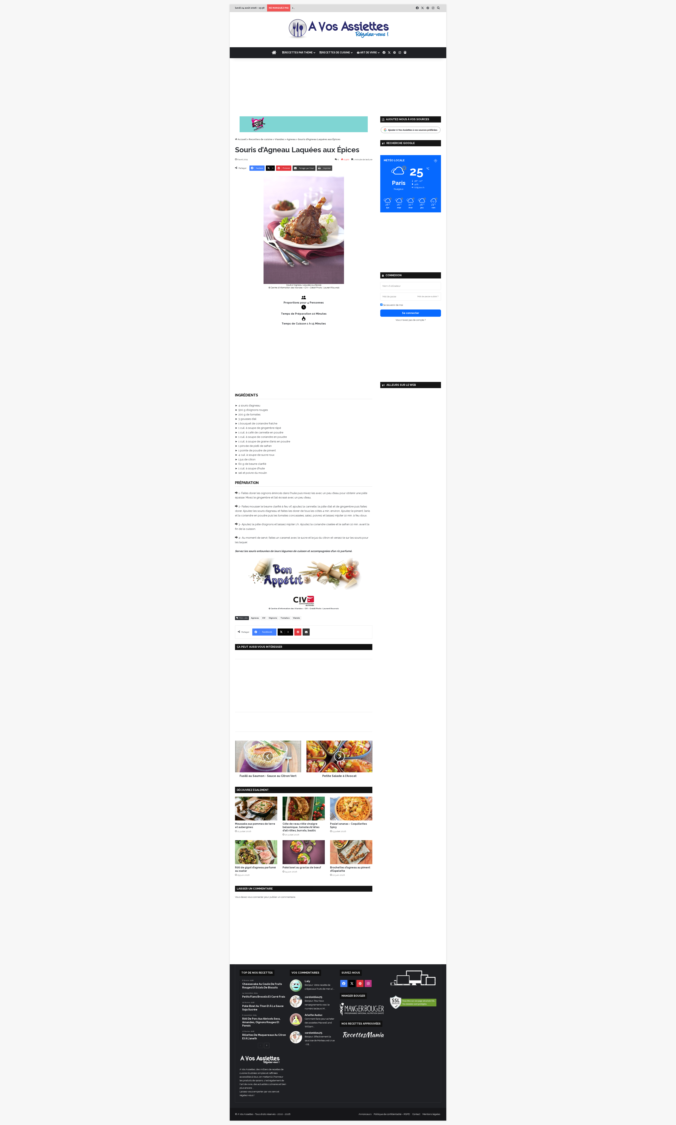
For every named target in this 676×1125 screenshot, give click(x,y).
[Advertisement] (338, 86)
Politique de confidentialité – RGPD (392, 1114)
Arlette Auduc (313, 1015)
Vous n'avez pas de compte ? (411, 320)
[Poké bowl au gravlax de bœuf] (304, 852)
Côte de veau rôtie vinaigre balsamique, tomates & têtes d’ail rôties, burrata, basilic (301, 827)
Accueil (241, 139)
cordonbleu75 (313, 997)
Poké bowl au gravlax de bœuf (302, 867)
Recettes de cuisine (261, 139)
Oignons (273, 618)
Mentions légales (431, 1114)
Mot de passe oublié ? (427, 296)
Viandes (279, 139)
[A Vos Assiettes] (338, 29)
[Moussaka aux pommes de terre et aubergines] (256, 808)
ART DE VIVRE (368, 52)
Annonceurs (365, 1114)
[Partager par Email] (306, 632)
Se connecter (410, 313)
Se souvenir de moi (393, 305)
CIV (263, 618)
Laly (307, 981)
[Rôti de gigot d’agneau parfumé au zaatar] (256, 852)
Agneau (291, 139)
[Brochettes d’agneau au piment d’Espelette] (351, 852)
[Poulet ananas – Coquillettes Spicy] (351, 808)
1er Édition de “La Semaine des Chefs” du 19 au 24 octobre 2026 (329, 8)
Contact (416, 1114)
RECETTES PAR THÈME (298, 52)
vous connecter (256, 897)
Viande (296, 618)
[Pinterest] (297, 632)
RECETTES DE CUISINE (335, 52)
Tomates (285, 618)
